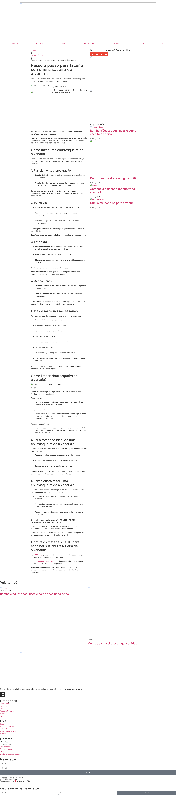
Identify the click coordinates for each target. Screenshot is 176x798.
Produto (117, 43)
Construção (13, 43)
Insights (164, 43)
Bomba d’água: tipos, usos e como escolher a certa (113, 132)
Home (33, 50)
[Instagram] (2, 694)
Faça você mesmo (89, 43)
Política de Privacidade (9, 779)
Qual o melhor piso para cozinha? (112, 203)
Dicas (63, 43)
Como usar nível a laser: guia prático (114, 178)
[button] (92, 54)
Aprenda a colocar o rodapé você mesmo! (112, 190)
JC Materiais (38, 555)
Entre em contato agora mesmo (43, 561)
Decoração (39, 43)
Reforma (141, 43)
